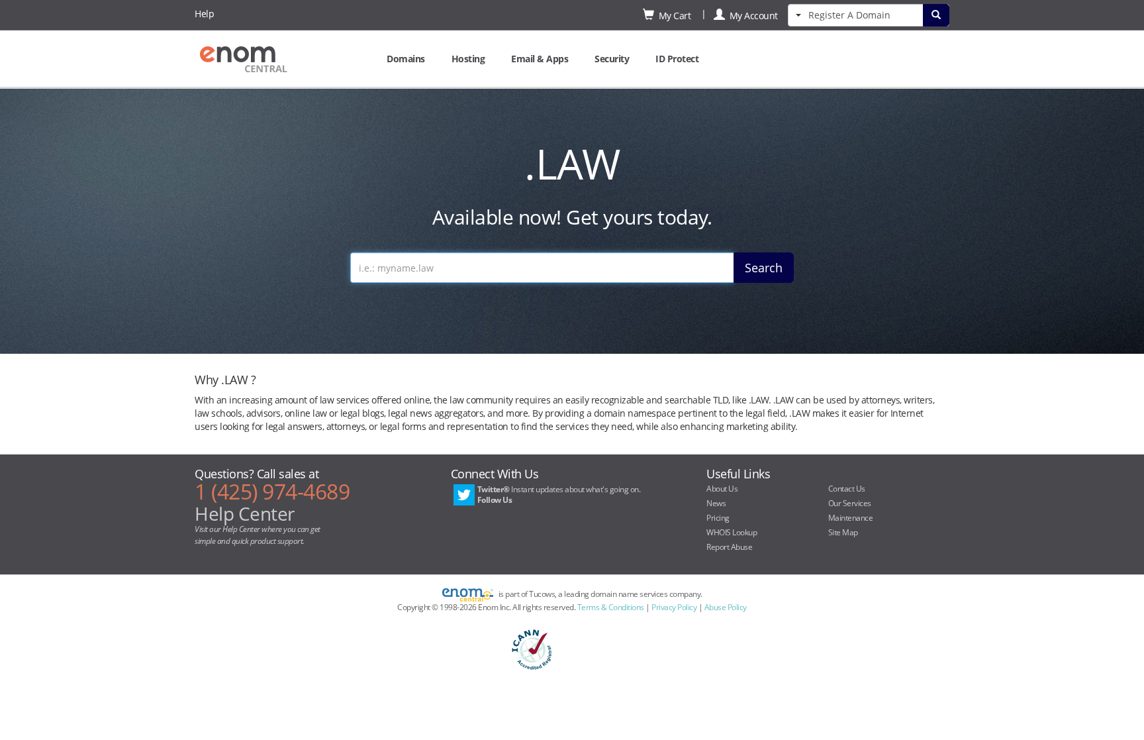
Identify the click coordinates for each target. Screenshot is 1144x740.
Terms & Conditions (610, 607)
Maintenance (850, 517)
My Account (751, 15)
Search (764, 268)
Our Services (849, 503)
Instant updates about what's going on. (559, 494)
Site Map (843, 532)
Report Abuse (729, 547)
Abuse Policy (725, 607)
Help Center (245, 513)
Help (204, 13)
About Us (722, 488)
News (716, 503)
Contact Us (846, 488)
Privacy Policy (673, 607)
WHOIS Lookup (731, 532)
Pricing (718, 517)
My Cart (672, 15)
